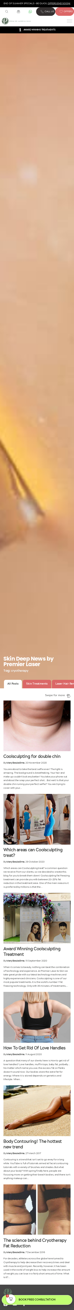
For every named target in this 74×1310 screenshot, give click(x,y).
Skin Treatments (37, 684)
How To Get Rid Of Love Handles (34, 1048)
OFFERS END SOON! (59, 3)
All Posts (13, 684)
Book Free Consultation (37, 1300)
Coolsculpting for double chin (32, 757)
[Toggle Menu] (69, 21)
